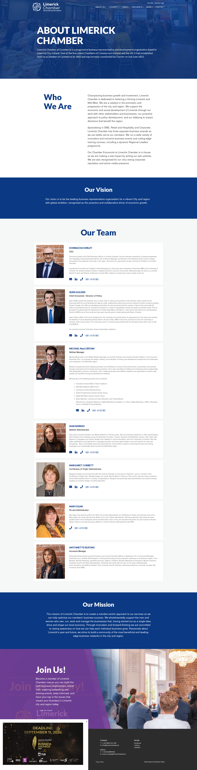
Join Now (150, 3)
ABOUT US (100, 7)
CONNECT (113, 7)
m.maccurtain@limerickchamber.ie (114, 754)
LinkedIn (137, 747)
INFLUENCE (137, 7)
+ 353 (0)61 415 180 (109, 743)
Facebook (137, 743)
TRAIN (125, 7)
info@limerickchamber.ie (110, 745)
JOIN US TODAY (46, 710)
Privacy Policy (100, 762)
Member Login (159, 3)
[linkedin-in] (77, 279)
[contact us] (71, 279)
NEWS (149, 7)
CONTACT (160, 7)
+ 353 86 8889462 (108, 752)
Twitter (137, 745)
